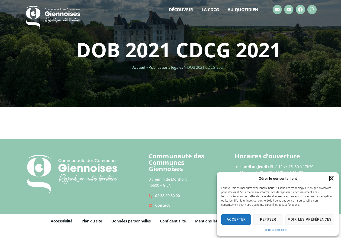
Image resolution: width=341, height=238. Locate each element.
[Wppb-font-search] (312, 9)
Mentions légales (210, 221)
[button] (331, 178)
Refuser (268, 219)
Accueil (138, 67)
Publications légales (166, 67)
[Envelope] (277, 9)
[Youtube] (288, 9)
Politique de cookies (275, 229)
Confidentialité (173, 221)
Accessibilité (61, 221)
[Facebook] (300, 9)
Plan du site (92, 221)
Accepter (236, 219)
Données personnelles (131, 221)
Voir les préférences (309, 219)
